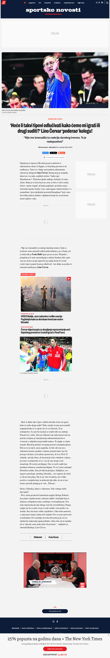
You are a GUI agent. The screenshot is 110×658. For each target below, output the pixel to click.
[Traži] (107, 2)
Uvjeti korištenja (28, 628)
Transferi (47, 2)
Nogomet (32, 2)
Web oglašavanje (77, 628)
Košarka (57, 2)
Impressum (15, 628)
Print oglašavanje (92, 628)
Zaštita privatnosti (61, 628)
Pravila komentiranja (44, 628)
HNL (40, 2)
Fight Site (81, 2)
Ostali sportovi (69, 2)
